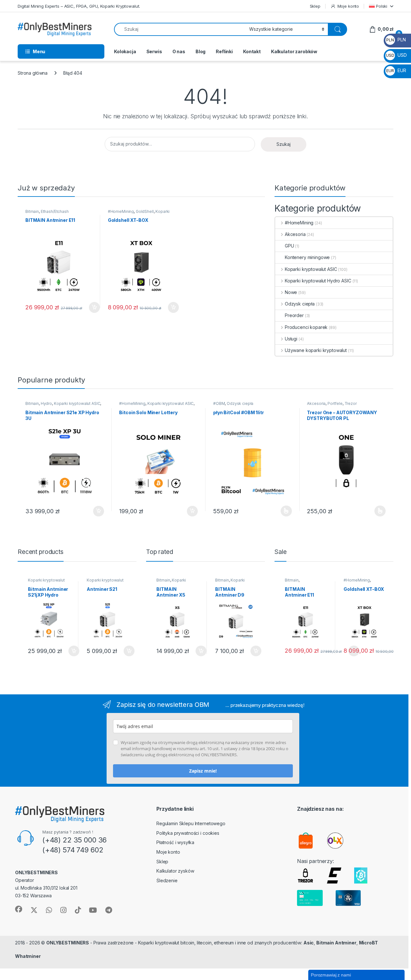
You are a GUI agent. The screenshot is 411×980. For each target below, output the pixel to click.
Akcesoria (295, 234)
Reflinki (224, 51)
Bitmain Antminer (336, 942)
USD (396, 55)
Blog (201, 51)
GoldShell (145, 211)
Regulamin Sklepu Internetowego (190, 823)
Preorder (294, 315)
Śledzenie (167, 880)
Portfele (335, 403)
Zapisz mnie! (203, 771)
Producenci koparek (306, 327)
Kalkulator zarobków (294, 51)
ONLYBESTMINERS (67, 942)
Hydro (46, 403)
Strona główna (33, 73)
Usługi (291, 338)
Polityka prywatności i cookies (187, 833)
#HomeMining (121, 211)
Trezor (351, 403)
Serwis (154, 51)
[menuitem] (381, 6)
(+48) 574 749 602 (72, 850)
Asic (308, 942)
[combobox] (180, 29)
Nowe (291, 292)
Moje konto (348, 6)
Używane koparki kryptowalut (316, 350)
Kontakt (252, 51)
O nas (178, 51)
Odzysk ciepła (300, 303)
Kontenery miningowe (307, 257)
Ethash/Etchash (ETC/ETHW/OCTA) (47, 213)
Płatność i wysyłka (175, 842)
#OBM (219, 403)
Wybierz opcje (283, 511)
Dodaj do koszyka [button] (91, 307)
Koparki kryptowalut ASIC (139, 213)
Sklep (315, 6)
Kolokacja (125, 51)
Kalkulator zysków (175, 871)
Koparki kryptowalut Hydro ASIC (318, 280)
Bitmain (32, 211)
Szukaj (283, 144)
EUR (396, 70)
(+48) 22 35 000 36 (74, 840)
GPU (289, 245)
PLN (396, 39)
